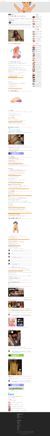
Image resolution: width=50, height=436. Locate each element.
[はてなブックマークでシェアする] (13, 394)
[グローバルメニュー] (48, 1)
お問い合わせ (18, 417)
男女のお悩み (20, 396)
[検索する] (32, 431)
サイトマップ (18, 418)
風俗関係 (17, 396)
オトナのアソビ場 (18, 424)
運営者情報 (18, 415)
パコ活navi (18, 429)
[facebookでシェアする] (11, 394)
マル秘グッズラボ (18, 427)
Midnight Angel (18, 422)
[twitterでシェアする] (9, 394)
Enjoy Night (18, 426)
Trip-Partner (18, 421)
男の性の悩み (14, 396)
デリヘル (9, 396)
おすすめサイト (19, 420)
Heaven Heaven (18, 425)
